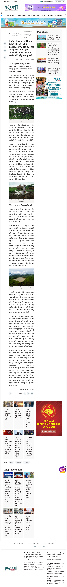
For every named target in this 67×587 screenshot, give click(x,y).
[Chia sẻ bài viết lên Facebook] (4, 47)
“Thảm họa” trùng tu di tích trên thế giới (8, 414)
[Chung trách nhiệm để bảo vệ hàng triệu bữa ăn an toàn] (29, 511)
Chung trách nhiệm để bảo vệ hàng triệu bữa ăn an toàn (29, 523)
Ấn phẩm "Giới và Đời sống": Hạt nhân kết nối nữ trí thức (54, 37)
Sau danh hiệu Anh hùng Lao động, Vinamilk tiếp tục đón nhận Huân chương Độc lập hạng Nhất (8, 490)
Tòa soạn (47, 547)
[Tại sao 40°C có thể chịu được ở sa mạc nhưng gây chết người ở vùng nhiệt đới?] (19, 432)
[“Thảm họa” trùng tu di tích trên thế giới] (8, 404)
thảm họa (18, 462)
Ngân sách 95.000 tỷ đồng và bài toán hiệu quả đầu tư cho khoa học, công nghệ (18, 524)
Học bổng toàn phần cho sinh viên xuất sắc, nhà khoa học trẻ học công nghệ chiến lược (8, 525)
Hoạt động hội (21, 34)
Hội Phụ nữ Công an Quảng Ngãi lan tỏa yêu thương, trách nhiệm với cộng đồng (29, 488)
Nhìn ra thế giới (41, 15)
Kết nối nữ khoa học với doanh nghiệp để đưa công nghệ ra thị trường (53, 70)
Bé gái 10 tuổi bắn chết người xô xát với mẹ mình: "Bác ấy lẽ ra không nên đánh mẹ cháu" (29, 446)
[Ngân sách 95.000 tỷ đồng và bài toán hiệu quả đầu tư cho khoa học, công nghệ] (19, 511)
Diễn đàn (17, 34)
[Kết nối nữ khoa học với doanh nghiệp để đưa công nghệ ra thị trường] (41, 70)
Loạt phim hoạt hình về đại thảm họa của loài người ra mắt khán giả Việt (8, 445)
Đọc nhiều (42, 32)
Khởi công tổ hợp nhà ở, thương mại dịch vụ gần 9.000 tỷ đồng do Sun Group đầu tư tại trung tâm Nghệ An (18, 492)
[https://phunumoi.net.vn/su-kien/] (4, 57)
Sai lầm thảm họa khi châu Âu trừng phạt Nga (18, 413)
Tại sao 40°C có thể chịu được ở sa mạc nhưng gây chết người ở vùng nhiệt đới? (18, 447)
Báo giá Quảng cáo (36, 547)
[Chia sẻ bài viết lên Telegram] (4, 50)
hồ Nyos (11, 462)
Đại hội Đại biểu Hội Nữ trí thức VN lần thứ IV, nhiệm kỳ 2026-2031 (28, 34)
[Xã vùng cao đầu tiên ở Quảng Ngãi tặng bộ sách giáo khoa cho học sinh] (41, 60)
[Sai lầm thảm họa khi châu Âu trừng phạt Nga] (19, 404)
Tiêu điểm (13, 34)
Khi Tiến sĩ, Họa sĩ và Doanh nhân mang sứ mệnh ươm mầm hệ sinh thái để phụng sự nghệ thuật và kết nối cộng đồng (53, 49)
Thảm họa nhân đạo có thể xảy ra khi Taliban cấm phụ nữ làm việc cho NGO (29, 418)
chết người (26, 462)
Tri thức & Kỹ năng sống (55, 15)
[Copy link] (4, 43)
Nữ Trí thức (10, 15)
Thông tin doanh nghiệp (23, 547)
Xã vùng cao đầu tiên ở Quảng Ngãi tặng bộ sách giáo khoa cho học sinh (53, 61)
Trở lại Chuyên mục (10, 393)
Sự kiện (3, 15)
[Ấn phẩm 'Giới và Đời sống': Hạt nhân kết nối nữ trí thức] (41, 37)
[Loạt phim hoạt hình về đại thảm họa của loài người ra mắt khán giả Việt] (8, 432)
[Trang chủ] (1, 13)
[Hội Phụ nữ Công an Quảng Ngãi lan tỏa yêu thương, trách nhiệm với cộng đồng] (29, 475)
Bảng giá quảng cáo (47, 1)
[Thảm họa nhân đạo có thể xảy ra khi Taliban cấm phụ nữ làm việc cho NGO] (29, 404)
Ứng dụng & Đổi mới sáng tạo (25, 15)
